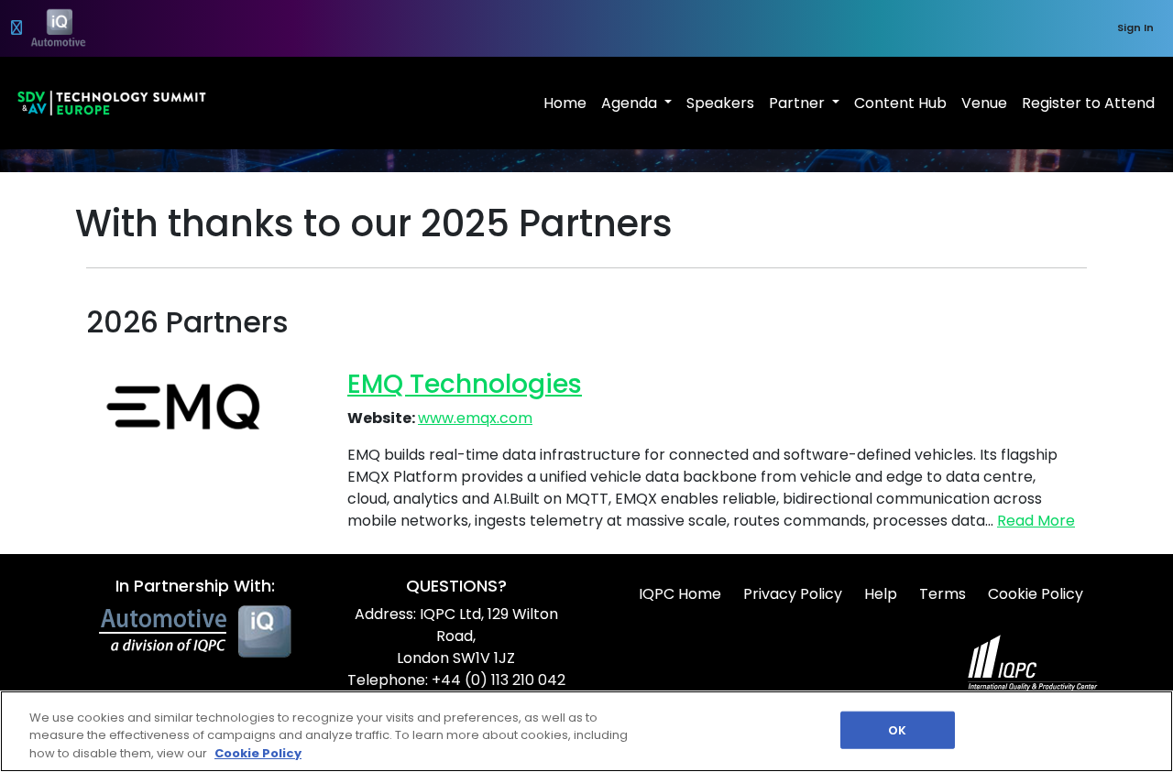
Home (564, 103)
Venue (984, 103)
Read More (1036, 520)
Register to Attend (1088, 103)
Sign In (1135, 27)
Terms (942, 593)
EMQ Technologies (464, 384)
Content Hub (900, 103)
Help (880, 593)
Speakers (720, 103)
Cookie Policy (1035, 593)
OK (897, 729)
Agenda (631, 103)
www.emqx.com (475, 418)
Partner (798, 103)
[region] (586, 731)
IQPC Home (680, 593)
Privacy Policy (792, 593)
